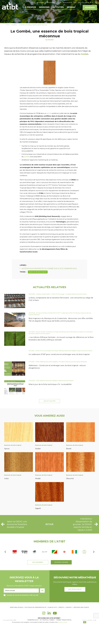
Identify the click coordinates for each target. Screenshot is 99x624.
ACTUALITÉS (40, 2)
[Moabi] (49, 462)
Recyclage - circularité (64, 294)
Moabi (38, 478)
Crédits (61, 607)
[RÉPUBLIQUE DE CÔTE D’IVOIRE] (74, 551)
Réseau (71, 7)
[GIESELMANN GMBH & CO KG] (64, 551)
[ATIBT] (10, 6)
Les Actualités (49, 401)
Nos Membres (37, 562)
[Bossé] (80, 432)
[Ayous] (18, 432)
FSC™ (59, 313)
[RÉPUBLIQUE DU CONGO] (54, 551)
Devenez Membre (61, 562)
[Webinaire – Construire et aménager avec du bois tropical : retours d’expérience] (14, 368)
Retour (49, 524)
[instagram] (43, 614)
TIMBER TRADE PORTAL (64, 620)
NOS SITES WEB (82, 2)
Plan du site (52, 607)
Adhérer (90, 7)
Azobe (38, 449)
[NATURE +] (34, 551)
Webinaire (37, 314)
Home (7, 25)
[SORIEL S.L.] (44, 551)
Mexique (77, 313)
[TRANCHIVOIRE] (14, 551)
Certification (49, 332)
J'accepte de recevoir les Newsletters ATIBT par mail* (22, 595)
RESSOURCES (67, 2)
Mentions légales (16, 607)
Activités (58, 7)
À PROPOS (30, 7)
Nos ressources (74, 589)
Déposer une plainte (81, 607)
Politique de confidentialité (35, 607)
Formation (62, 361)
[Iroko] (18, 462)
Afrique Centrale (40, 332)
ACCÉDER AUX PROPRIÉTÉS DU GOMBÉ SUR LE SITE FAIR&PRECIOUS (49, 268)
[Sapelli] (49, 492)
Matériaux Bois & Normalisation (68, 350)
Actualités (14, 25)
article (49, 113)
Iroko (6, 478)
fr (91, 2)
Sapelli (38, 508)
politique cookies (62, 622)
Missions (44, 7)
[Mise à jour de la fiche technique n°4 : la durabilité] (14, 387)
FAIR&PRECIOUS (32, 620)
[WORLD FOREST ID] (24, 551)
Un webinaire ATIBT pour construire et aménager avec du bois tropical (59, 354)
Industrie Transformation (43, 294)
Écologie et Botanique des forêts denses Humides (68, 332)
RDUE (55, 313)
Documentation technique (50, 350)
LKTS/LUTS (54, 294)
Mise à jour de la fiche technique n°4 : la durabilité (50, 384)
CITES (37, 380)
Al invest (38, 313)
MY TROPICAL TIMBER (47, 620)
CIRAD (37, 361)
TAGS (74, 2)
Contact (69, 607)
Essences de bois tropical (37, 272)
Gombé (84, 54)
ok (84, 622)
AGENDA (58, 2)
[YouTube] (55, 614)
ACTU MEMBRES (50, 2)
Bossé (68, 449)
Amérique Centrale (47, 313)
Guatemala (64, 313)
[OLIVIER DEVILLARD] (84, 551)
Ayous (6, 449)
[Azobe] (49, 432)
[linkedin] (49, 614)
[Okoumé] (80, 462)
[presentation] (5, 552)
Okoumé (70, 478)
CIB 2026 (32, 2)
